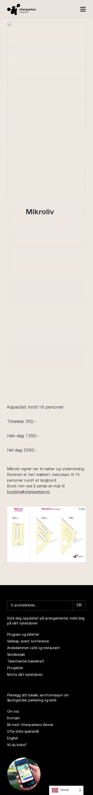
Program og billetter (23, 635)
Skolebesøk (16, 655)
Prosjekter (15, 668)
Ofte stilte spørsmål (23, 732)
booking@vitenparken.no (28, 492)
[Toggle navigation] (83, 9)
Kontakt (13, 718)
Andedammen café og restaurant (33, 648)
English (12, 738)
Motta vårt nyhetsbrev (24, 675)
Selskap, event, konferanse (28, 641)
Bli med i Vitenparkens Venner (30, 725)
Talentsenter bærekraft (25, 661)
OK (79, 605)
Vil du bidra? (17, 745)
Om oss (13, 712)
